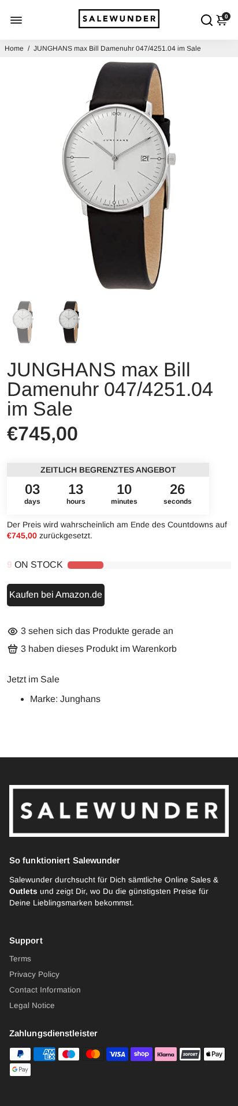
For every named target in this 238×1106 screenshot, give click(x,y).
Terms (20, 958)
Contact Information (45, 990)
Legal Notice (32, 1005)
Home (14, 48)
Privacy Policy (34, 974)
